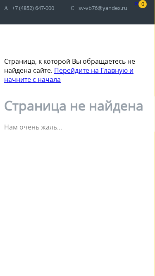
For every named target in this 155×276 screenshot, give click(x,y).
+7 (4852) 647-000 (33, 8)
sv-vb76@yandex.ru (103, 8)
